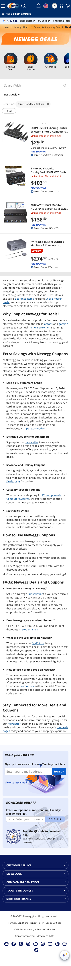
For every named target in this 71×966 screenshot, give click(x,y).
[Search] (23, 6)
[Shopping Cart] (67, 6)
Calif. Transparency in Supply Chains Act (34, 929)
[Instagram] (28, 943)
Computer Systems (17, 498)
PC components (51, 495)
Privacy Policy (37, 922)
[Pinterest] (42, 943)
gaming (63, 324)
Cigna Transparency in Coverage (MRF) (34, 936)
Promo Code (27, 686)
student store (30, 629)
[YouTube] (50, 943)
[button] (35, 14)
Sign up (59, 771)
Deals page (13, 481)
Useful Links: (8, 104)
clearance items (24, 298)
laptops (48, 324)
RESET (9, 110)
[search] (64, 85)
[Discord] (65, 943)
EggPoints (38, 643)
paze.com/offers (36, 428)
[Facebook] (14, 943)
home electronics (39, 327)
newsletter (31, 442)
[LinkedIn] (35, 943)
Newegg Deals (21, 27)
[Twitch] (57, 943)
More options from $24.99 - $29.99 (48, 147)
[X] (21, 943)
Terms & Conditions (18, 922)
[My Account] (61, 6)
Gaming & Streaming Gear (47, 27)
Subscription (35, 594)
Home (7, 27)
